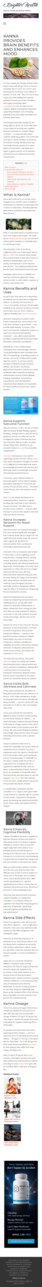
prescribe (32, 1044)
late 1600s (10, 255)
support (6, 305)
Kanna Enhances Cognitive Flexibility (20, 184)
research (21, 1064)
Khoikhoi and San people (18, 238)
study (9, 497)
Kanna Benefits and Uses (14, 170)
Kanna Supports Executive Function (20, 172)
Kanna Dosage (10, 189)
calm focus (15, 778)
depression (18, 653)
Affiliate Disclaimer (18, 1278)
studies (35, 458)
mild (18, 953)
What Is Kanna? (10, 167)
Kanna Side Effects (11, 186)
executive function (29, 313)
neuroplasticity (9, 106)
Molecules (7, 661)
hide (25, 163)
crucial (21, 448)
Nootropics (7, 456)
